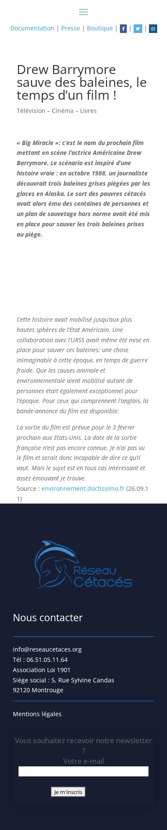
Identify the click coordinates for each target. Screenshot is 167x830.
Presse (70, 28)
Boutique (100, 28)
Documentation (32, 28)
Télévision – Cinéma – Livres (57, 111)
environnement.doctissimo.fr (83, 488)
